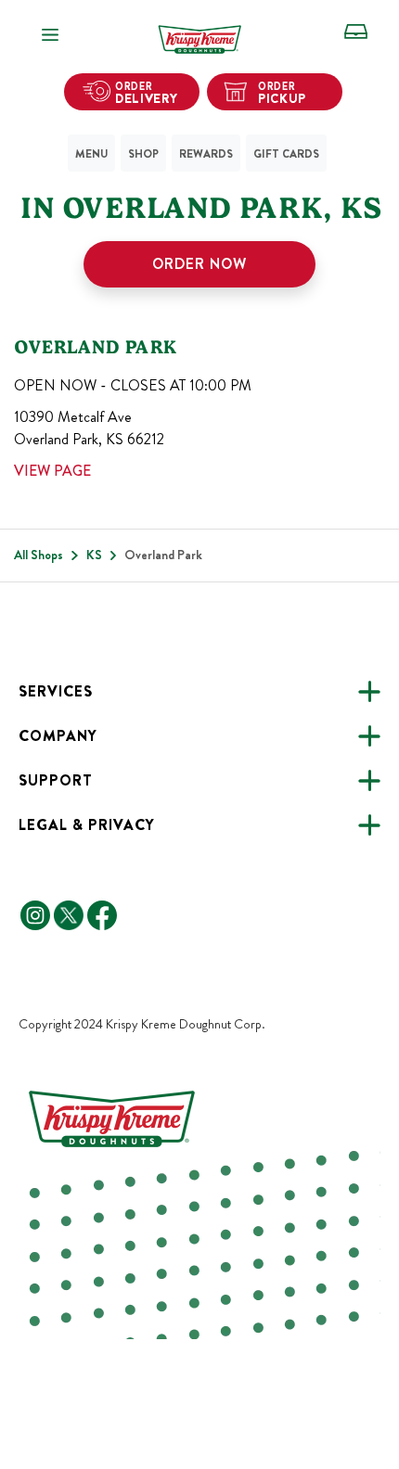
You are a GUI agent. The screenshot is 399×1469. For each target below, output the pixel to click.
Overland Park (95, 347)
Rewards (206, 154)
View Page (52, 470)
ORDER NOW (199, 264)
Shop (143, 154)
